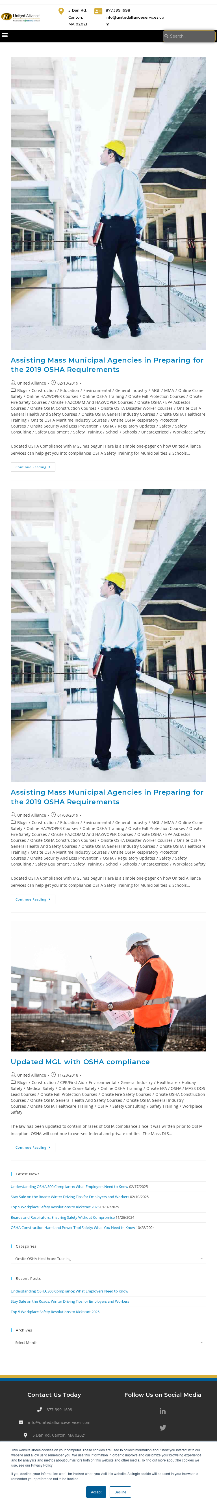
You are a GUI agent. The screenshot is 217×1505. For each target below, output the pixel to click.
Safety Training (87, 432)
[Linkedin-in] (162, 1411)
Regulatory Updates (136, 426)
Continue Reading (35, 465)
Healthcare (167, 1082)
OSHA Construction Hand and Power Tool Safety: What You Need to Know (73, 1227)
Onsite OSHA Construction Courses (63, 408)
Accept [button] (96, 1491)
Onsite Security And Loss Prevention (64, 426)
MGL (155, 390)
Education (69, 390)
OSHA (108, 426)
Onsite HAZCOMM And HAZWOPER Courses (92, 402)
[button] (4, 35)
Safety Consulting (129, 1106)
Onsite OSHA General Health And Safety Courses (76, 1100)
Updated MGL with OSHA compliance (80, 1062)
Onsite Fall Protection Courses (156, 396)
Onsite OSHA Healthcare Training (61, 1106)
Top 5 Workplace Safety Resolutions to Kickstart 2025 (55, 1206)
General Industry (131, 390)
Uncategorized (155, 432)
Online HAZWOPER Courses (52, 396)
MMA (169, 390)
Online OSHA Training (103, 396)
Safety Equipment (52, 432)
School (112, 432)
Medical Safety (40, 1088)
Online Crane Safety (77, 1088)
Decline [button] (120, 1491)
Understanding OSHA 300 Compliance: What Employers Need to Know (69, 1186)
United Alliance (31, 383)
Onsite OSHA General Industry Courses (118, 414)
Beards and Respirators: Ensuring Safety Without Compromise (63, 1217)
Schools (130, 432)
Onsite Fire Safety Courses (126, 1094)
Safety (165, 426)
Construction (44, 390)
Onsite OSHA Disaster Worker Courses (137, 408)
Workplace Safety (189, 432)
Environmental (97, 390)
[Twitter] (162, 1427)
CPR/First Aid (72, 1082)
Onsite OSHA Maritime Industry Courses (69, 420)
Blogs (22, 390)
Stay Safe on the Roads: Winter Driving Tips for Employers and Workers (70, 1196)
